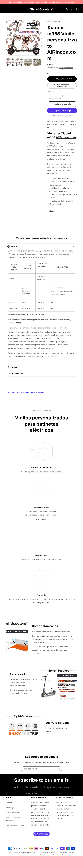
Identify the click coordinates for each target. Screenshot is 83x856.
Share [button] (51, 211)
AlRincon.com (66, 137)
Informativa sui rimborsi (48, 852)
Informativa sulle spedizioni (20, 854)
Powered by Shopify (31, 852)
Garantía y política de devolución (14, 819)
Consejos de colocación (15, 826)
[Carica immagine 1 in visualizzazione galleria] (10, 62)
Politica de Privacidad (14, 813)
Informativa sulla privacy (66, 852)
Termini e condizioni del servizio (63, 854)
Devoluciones (40, 520)
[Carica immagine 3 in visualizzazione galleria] (28, 62)
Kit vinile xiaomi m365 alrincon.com (62, 85)
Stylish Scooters (19, 852)
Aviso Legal (10, 808)
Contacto (9, 802)
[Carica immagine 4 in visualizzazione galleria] (37, 62)
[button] (4, 9)
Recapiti (34, 854)
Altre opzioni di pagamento (62, 116)
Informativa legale (45, 854)
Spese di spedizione (66, 67)
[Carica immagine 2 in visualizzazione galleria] (19, 62)
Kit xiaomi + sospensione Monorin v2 (62, 78)
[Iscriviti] (59, 769)
